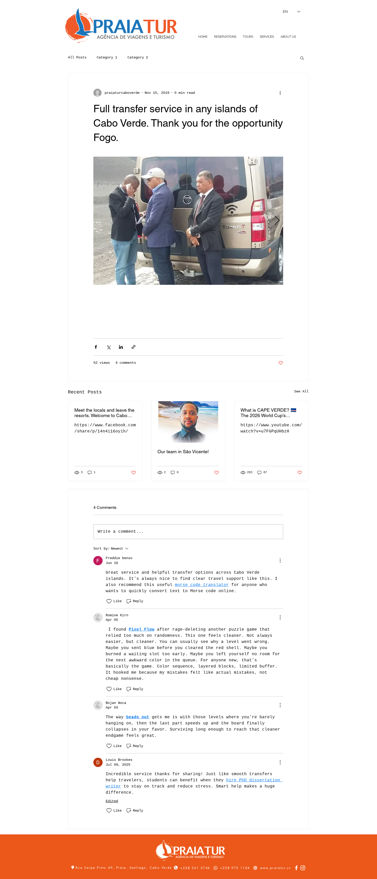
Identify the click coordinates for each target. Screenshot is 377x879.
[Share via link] (133, 347)
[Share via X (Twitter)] (108, 347)
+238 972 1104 (235, 868)
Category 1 (107, 57)
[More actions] (280, 93)
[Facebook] (296, 868)
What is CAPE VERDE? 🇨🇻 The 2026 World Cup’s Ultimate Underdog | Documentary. (268, 412)
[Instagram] (303, 868)
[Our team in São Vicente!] (188, 422)
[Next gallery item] (277, 221)
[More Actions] (280, 561)
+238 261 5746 (195, 868)
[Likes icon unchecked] (109, 601)
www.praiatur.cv (275, 868)
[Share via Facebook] (95, 347)
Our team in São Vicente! (183, 451)
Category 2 (137, 57)
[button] (302, 58)
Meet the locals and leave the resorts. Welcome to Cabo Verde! (104, 412)
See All (301, 391)
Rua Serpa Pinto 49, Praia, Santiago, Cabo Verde (125, 867)
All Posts (77, 57)
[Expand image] (188, 221)
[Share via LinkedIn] (120, 347)
